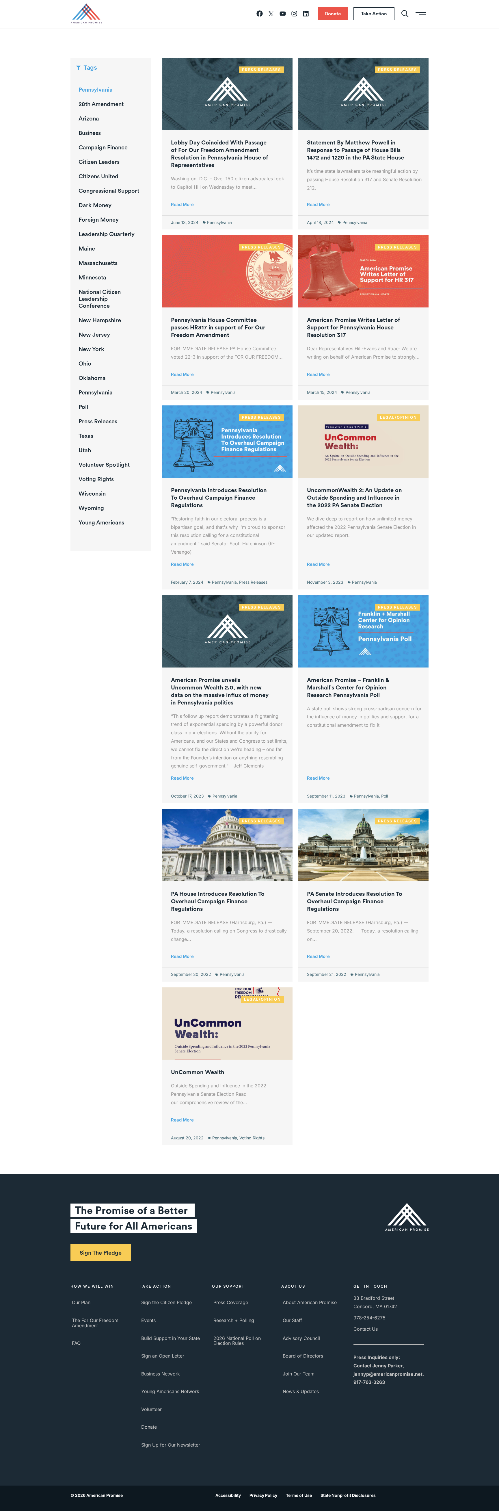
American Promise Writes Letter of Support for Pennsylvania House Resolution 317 (353, 327)
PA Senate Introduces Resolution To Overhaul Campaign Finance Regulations (354, 901)
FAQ (76, 1343)
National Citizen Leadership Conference (100, 298)
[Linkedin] (306, 13)
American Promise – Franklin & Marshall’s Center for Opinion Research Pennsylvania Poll (348, 687)
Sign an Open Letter (162, 1356)
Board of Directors (303, 1356)
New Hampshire (100, 320)
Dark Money (95, 205)
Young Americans (101, 522)
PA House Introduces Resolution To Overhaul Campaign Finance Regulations (218, 901)
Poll (83, 406)
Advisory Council (301, 1338)
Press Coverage (230, 1302)
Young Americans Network (170, 1391)
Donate (149, 1427)
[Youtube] (283, 13)
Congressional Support (109, 190)
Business (90, 132)
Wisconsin (92, 493)
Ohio (85, 363)
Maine (87, 248)
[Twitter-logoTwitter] (271, 13)
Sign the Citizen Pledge (166, 1302)
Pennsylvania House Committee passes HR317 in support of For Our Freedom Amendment (218, 327)
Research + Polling (233, 1320)
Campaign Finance (103, 147)
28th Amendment (101, 104)
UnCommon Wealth (197, 1072)
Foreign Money (99, 219)
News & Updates (301, 1391)
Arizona (89, 118)
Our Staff (292, 1320)
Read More (182, 204)
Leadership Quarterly (107, 234)
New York (91, 349)
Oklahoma (92, 377)
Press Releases (98, 421)
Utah (85, 450)
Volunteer (151, 1409)
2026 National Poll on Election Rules (237, 1340)
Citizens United (98, 176)
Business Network (160, 1374)
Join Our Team (298, 1374)
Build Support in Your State (170, 1338)
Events (148, 1320)
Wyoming (91, 508)
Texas (86, 435)
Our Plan (81, 1302)
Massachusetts (98, 262)
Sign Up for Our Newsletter (170, 1445)
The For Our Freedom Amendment (95, 1322)
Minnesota (92, 277)
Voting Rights (96, 479)
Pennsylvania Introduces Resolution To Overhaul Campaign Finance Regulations (219, 498)
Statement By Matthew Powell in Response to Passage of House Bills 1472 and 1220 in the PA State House (355, 150)
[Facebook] (259, 13)
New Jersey (94, 334)
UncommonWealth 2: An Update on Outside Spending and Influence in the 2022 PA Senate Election (354, 498)
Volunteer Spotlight (104, 464)
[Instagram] (294, 13)
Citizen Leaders (99, 161)
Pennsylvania (96, 392)
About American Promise (310, 1302)
